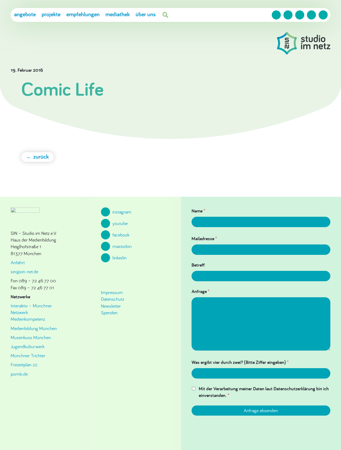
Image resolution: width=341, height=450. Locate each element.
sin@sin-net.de (24, 271)
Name (198, 211)
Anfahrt (18, 262)
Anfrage (200, 291)
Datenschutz (112, 299)
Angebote (25, 14)
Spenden (109, 313)
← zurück (37, 156)
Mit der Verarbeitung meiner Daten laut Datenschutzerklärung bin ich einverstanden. (264, 391)
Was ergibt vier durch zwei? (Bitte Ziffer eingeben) (240, 362)
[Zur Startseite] (303, 44)
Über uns (146, 14)
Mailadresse (204, 238)
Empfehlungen (83, 14)
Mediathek (117, 14)
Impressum (112, 292)
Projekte (51, 14)
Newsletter (111, 306)
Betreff (198, 265)
